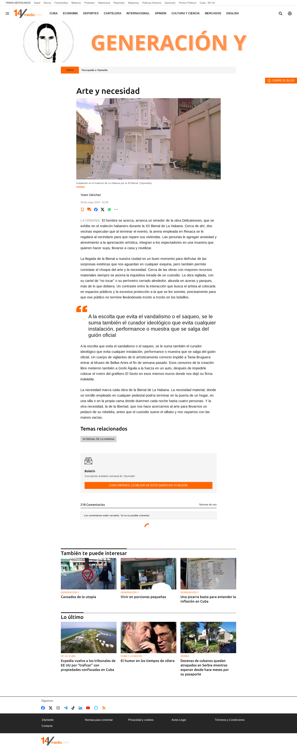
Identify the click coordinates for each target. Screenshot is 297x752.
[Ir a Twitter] (51, 708)
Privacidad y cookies (140, 719)
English (232, 13)
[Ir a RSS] (104, 708)
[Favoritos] (82, 209)
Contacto (47, 725)
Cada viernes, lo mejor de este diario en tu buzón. (148, 485)
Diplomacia (104, 2)
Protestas (89, 2)
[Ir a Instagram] (58, 708)
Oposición (170, 2)
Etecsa (47, 2)
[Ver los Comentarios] (89, 209)
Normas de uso (208, 504)
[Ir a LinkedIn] (81, 708)
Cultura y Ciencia (186, 13)
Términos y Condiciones (230, 719)
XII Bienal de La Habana (98, 439)
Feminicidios (61, 2)
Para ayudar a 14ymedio (95, 70)
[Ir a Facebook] (43, 708)
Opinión (160, 13)
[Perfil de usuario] (290, 13)
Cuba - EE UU (207, 2)
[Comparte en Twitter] (102, 209)
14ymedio (48, 719)
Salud (37, 2)
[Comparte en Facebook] (95, 209)
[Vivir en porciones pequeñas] (148, 573)
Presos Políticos (187, 2)
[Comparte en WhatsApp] (109, 209)
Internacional (138, 13)
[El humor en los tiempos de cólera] (148, 637)
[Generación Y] (148, 42)
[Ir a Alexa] (96, 708)
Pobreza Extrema (151, 2)
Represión (119, 2)
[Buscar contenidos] (280, 13)
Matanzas (133, 2)
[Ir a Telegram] (66, 708)
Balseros (76, 2)
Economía (70, 13)
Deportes (91, 13)
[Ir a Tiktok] (74, 708)
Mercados (213, 13)
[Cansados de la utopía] (89, 573)
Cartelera (112, 13)
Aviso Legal (179, 719)
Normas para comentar (99, 719)
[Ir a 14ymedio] (29, 13)
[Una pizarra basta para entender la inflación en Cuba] (208, 573)
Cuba (54, 13)
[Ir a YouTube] (88, 708)
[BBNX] (55, 741)
